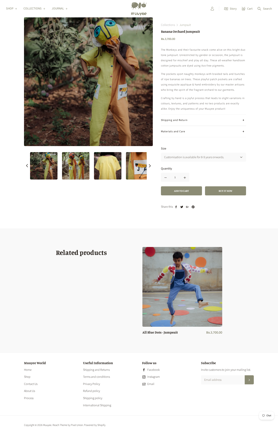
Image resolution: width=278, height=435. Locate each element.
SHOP (9, 8)
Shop (27, 377)
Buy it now (225, 190)
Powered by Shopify (94, 425)
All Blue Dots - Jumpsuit (160, 332)
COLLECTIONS (32, 8)
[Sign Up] (249, 379)
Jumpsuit (185, 24)
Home (28, 370)
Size (163, 148)
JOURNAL (58, 8)
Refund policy (91, 391)
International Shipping (97, 405)
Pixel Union (77, 425)
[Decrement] (165, 177)
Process (28, 398)
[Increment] (184, 177)
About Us (29, 391)
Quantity (166, 168)
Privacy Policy (91, 384)
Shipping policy (92, 398)
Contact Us (30, 384)
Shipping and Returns (96, 370)
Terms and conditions (96, 377)
